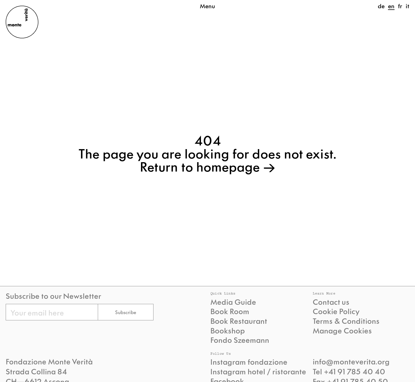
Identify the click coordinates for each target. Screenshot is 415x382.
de (381, 5)
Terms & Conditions (346, 320)
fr (400, 5)
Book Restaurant (238, 320)
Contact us (331, 301)
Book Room (229, 311)
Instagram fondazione (248, 361)
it (407, 5)
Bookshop (227, 330)
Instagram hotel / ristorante (258, 371)
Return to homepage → (207, 166)
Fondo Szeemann (239, 339)
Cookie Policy (336, 311)
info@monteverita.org (351, 361)
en (391, 5)
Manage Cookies (342, 330)
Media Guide (233, 301)
